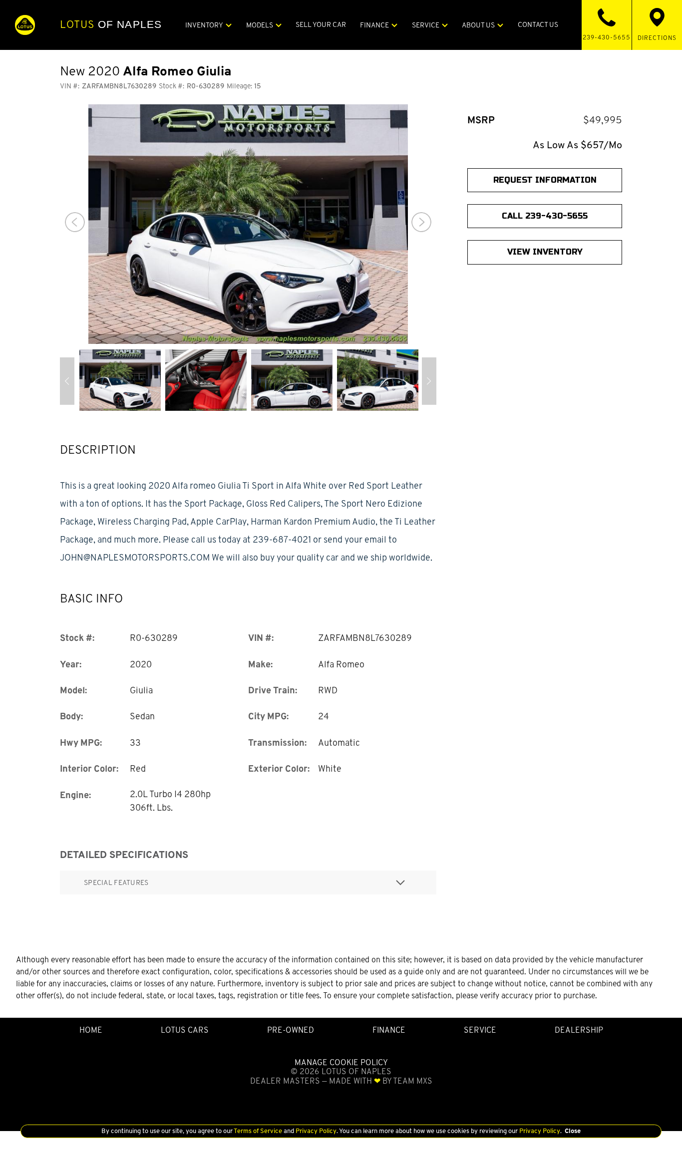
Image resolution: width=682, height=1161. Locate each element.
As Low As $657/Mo (577, 145)
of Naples (111, 24)
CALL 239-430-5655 (545, 216)
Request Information (545, 180)
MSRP (481, 120)
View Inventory (545, 252)
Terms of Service (258, 1131)
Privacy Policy (315, 1131)
